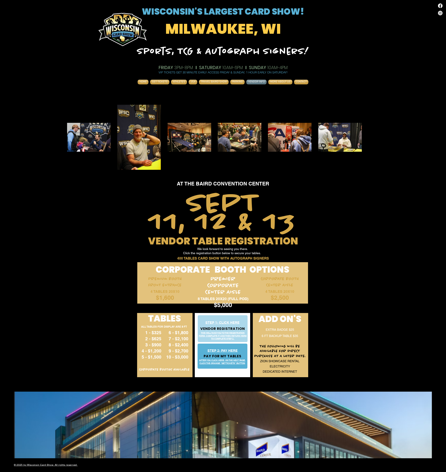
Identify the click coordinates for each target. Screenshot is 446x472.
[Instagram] (440, 13)
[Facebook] (440, 5)
